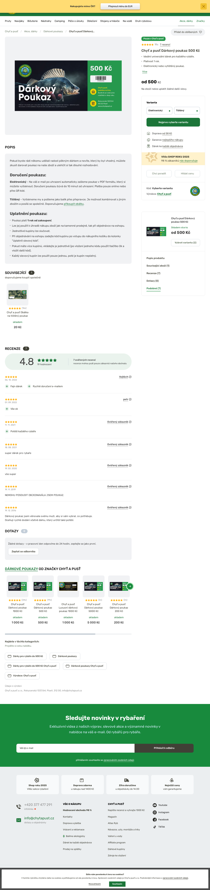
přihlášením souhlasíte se (105, 760)
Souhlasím (117, 884)
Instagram (163, 812)
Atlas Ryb (113, 823)
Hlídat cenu (187, 173)
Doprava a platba (72, 823)
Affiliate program (117, 842)
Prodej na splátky (72, 849)
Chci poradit (159, 173)
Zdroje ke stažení (117, 855)
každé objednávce (172, 146)
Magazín (112, 816)
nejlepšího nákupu (172, 139)
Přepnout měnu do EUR (120, 6)
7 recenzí (165, 44)
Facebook (163, 819)
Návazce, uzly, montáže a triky (124, 829)
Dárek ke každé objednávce (77, 842)
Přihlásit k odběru (164, 748)
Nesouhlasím (95, 884)
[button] (130, 586)
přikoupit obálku (74, 203)
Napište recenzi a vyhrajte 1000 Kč (126, 810)
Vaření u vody (115, 836)
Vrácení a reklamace (73, 829)
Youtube (162, 805)
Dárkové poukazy (53, 31)
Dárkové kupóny (116, 849)
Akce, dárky (30, 31)
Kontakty (68, 816)
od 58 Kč (167, 133)
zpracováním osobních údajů (119, 760)
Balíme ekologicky (75, 836)
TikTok (161, 826)
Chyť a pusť (11, 31)
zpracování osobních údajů (175, 878)
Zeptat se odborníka (23, 551)
